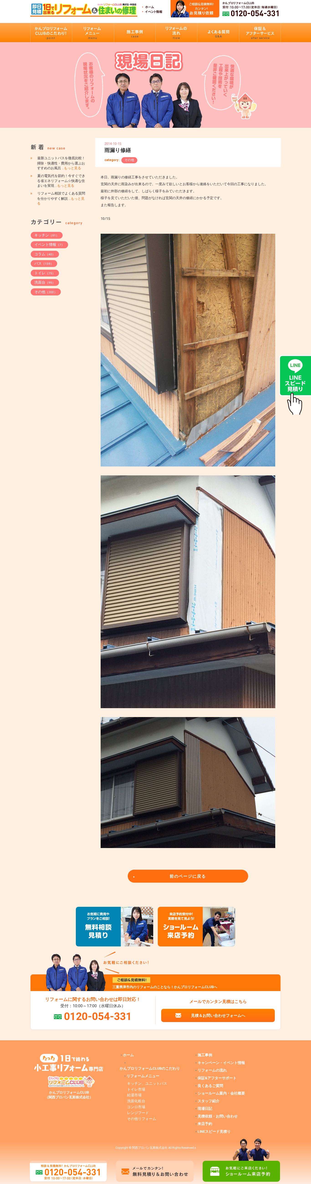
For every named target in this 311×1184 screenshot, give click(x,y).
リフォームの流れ (212, 1070)
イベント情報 (49, 244)
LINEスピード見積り (214, 1132)
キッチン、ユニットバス (147, 1083)
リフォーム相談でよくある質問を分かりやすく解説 (61, 198)
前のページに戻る (188, 876)
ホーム (128, 1055)
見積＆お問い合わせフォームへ (218, 1015)
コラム (44, 254)
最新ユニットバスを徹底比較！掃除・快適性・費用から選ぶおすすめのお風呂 (61, 163)
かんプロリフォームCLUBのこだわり (150, 1068)
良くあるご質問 (210, 1086)
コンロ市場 (136, 1107)
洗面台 (44, 282)
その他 (129, 160)
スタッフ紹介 (208, 1101)
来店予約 (205, 1124)
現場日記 (205, 1109)
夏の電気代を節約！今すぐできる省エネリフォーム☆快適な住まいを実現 (61, 181)
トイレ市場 (136, 1089)
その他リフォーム (141, 1119)
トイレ (44, 273)
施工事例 (205, 1055)
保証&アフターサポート (217, 1078)
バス (44, 263)
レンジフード (138, 1113)
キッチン (46, 235)
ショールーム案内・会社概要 (221, 1093)
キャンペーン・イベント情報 (221, 1063)
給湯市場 (134, 1095)
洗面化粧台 (136, 1101)
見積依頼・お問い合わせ (218, 1116)
